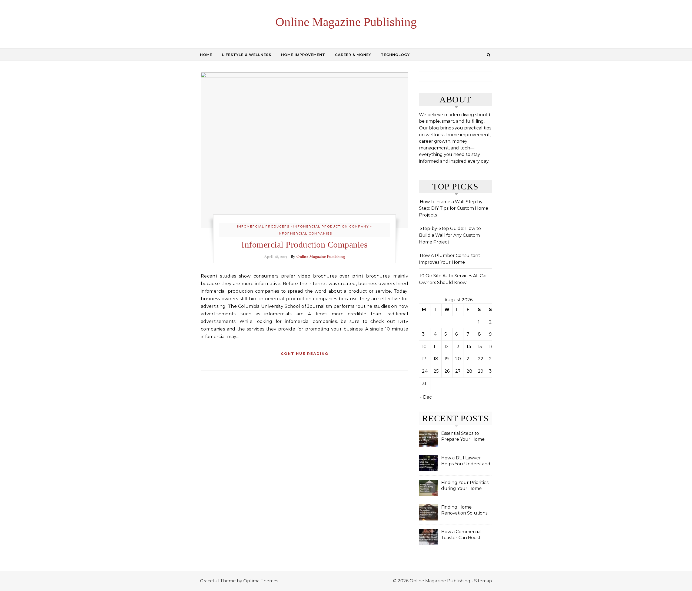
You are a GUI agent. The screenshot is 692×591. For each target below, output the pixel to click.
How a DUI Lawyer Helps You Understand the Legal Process (465, 461)
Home (206, 54)
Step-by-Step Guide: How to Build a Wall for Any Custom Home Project (450, 235)
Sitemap (483, 580)
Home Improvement (303, 54)
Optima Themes (260, 580)
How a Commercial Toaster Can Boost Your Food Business (462, 535)
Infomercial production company (331, 226)
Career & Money (353, 54)
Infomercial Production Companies (304, 244)
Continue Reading (304, 353)
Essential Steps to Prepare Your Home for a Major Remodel (463, 437)
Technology (395, 54)
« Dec (426, 397)
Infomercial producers (263, 226)
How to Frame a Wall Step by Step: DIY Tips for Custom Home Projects (453, 208)
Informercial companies (305, 233)
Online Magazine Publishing (346, 22)
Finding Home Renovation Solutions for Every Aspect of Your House (464, 511)
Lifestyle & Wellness (246, 54)
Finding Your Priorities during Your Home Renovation (464, 486)
